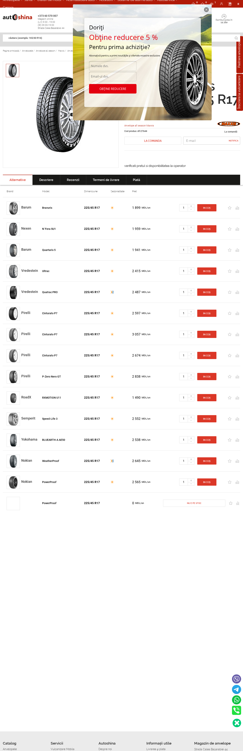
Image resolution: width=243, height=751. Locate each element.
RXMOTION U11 (51, 397)
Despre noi (105, 749)
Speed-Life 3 (50, 418)
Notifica (233, 141)
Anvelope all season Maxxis (139, 125)
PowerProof (49, 482)
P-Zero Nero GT (51, 376)
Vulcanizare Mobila (62, 749)
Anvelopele (10, 749)
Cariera (8, 7)
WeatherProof (50, 460)
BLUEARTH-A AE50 (53, 439)
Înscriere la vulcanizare (239, 92)
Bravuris (47, 207)
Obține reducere (112, 89)
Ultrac (45, 271)
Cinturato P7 (49, 313)
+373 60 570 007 (51, 21)
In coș (207, 208)
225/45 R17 (92, 207)
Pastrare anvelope (239, 55)
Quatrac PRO (50, 292)
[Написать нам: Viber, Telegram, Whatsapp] (237, 723)
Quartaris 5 (49, 249)
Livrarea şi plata (156, 749)
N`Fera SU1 (49, 228)
